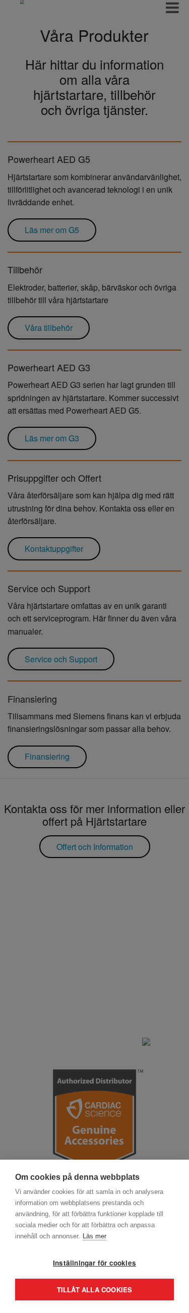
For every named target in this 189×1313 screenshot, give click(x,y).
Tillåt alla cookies (95, 1289)
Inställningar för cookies (94, 1263)
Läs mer (94, 1236)
